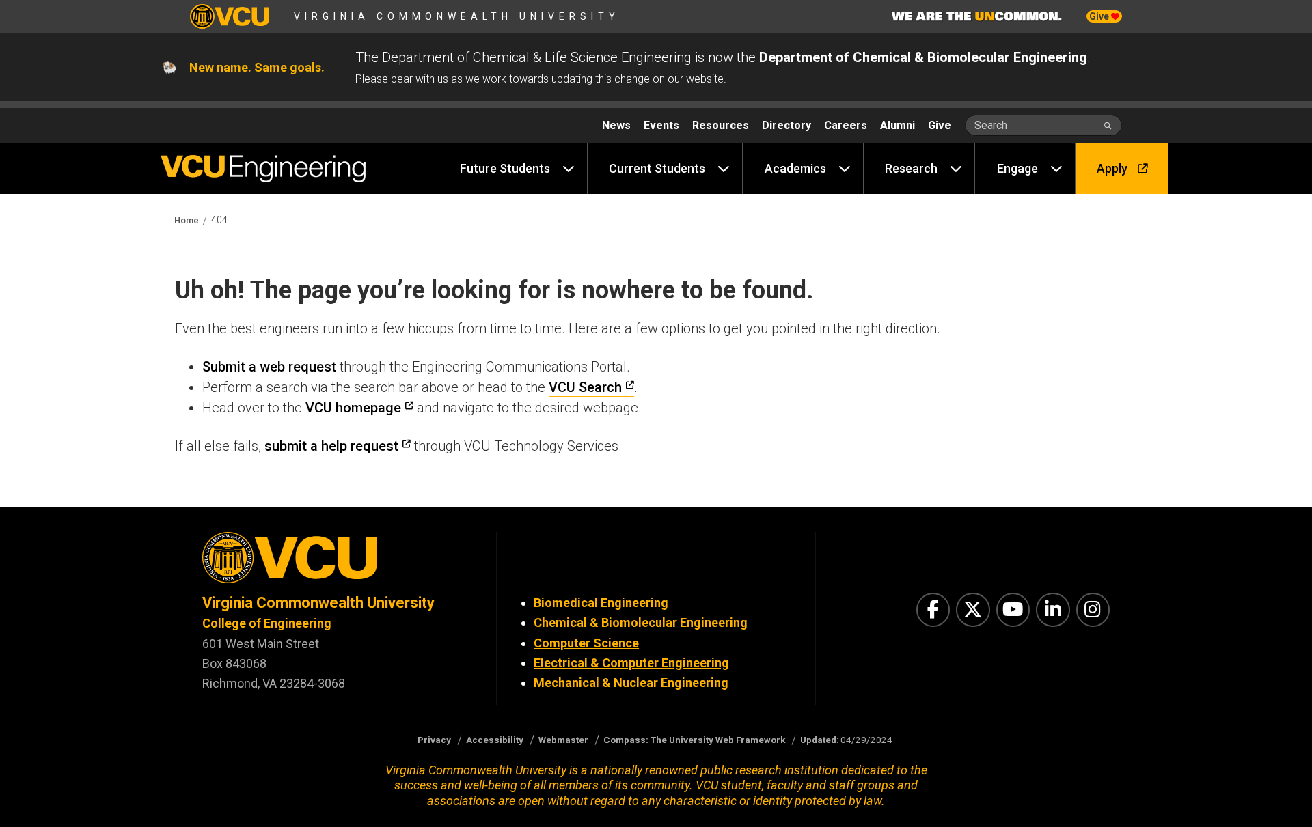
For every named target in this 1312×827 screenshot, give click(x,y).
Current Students (657, 168)
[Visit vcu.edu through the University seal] (337, 562)
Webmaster (563, 739)
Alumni (897, 125)
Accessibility (494, 739)
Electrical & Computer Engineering (631, 663)
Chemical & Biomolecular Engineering (641, 622)
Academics (795, 168)
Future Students (505, 168)
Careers (845, 125)
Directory (786, 125)
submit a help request (331, 446)
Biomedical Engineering (601, 602)
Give (1100, 16)
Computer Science (586, 643)
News (616, 125)
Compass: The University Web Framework (694, 739)
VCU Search (585, 387)
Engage (1017, 168)
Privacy (434, 739)
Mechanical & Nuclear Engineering (631, 682)
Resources (720, 125)
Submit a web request (269, 367)
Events (661, 125)
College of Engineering (266, 623)
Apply (1112, 168)
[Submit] (1108, 125)
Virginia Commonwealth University (457, 16)
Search (990, 125)
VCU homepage (353, 408)
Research (911, 168)
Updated (818, 739)
